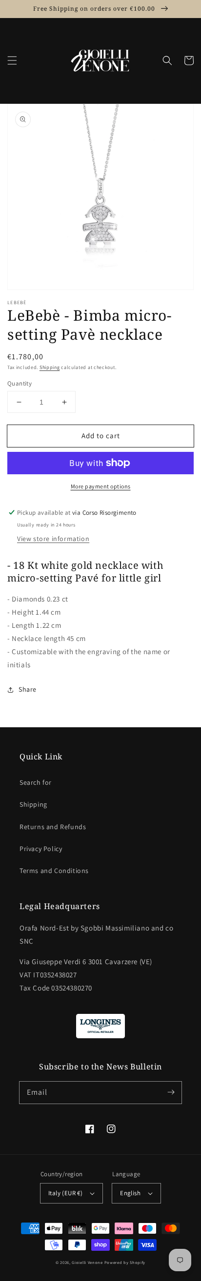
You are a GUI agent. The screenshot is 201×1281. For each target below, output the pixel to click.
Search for (36, 782)
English (130, 1193)
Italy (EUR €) (65, 1193)
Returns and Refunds (53, 826)
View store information (53, 538)
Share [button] (28, 689)
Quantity (19, 383)
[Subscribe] (170, 1092)
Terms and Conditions (54, 870)
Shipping (50, 367)
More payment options (101, 486)
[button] (12, 60)
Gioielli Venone (87, 1262)
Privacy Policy (41, 848)
